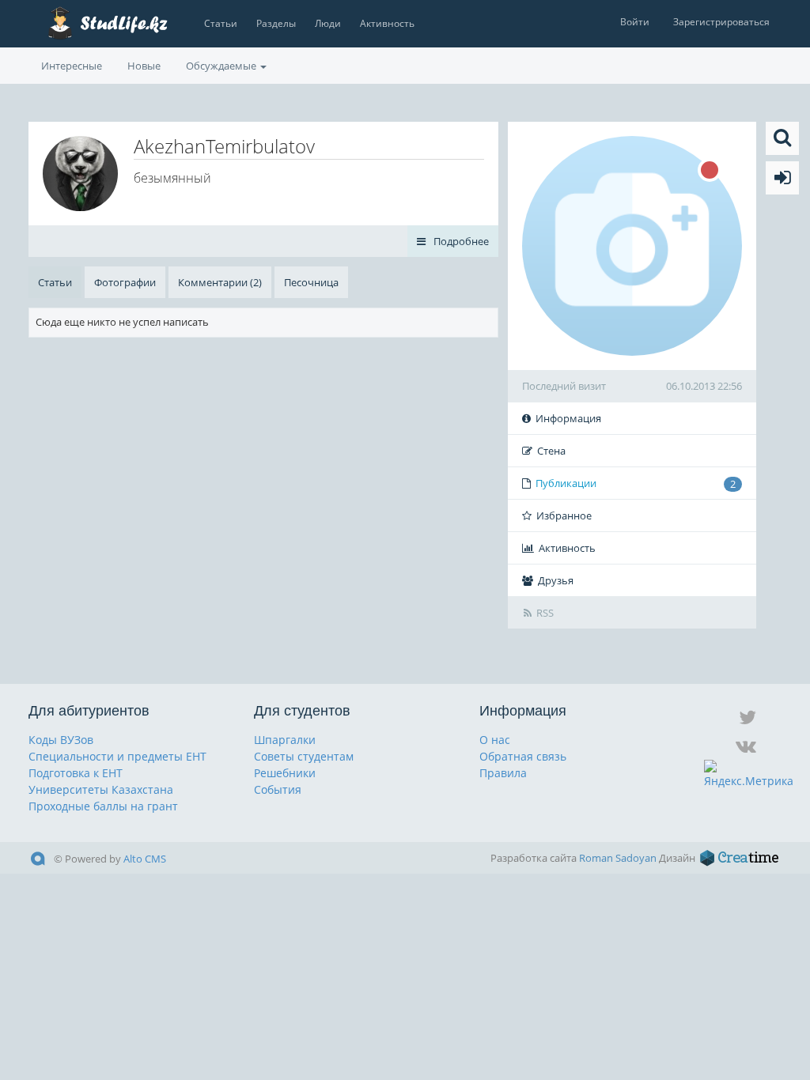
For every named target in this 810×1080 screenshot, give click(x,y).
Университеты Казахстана (100, 789)
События (277, 789)
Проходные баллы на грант (103, 806)
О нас (494, 739)
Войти (634, 21)
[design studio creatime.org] (740, 858)
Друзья (555, 580)
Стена (551, 451)
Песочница (311, 282)
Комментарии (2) (220, 282)
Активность (387, 23)
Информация (568, 418)
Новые (144, 66)
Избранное (564, 515)
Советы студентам (304, 756)
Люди (328, 23)
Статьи (220, 23)
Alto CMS (144, 859)
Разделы (276, 23)
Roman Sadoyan (618, 858)
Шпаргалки (285, 739)
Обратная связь (522, 756)
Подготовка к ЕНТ (75, 772)
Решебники (285, 772)
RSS (545, 613)
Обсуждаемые (222, 66)
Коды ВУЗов (60, 739)
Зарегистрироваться (721, 21)
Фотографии (125, 282)
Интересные (71, 66)
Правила (503, 772)
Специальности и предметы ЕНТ (117, 756)
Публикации (636, 483)
